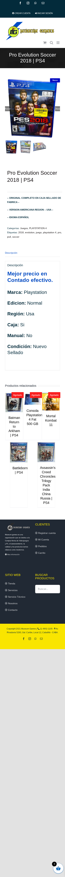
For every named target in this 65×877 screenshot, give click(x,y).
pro (59, 232)
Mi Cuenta (43, 539)
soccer (15, 236)
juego (39, 232)
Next (58, 109)
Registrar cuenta (47, 533)
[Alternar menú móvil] (58, 42)
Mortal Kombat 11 (51, 420)
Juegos (24, 228)
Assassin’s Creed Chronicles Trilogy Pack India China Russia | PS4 (48, 485)
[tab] (32, 253)
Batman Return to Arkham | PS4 (14, 426)
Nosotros (12, 603)
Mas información (13, 554)
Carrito (41, 553)
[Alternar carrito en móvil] (44, 42)
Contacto (12, 610)
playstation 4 (49, 232)
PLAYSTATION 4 (38, 228)
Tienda (11, 583)
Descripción (11, 252)
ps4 (9, 236)
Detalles (14, 403)
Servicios (12, 590)
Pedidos (42, 546)
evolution (29, 232)
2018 (21, 232)
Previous (7, 109)
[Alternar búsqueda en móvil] (51, 42)
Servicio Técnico (16, 596)
